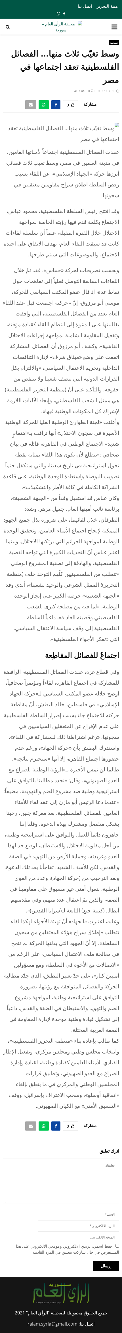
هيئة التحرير (107, 6)
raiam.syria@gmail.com (52, 1324)
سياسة (114, 43)
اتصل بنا (85, 6)
